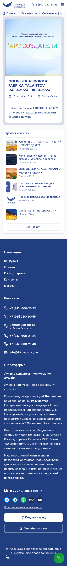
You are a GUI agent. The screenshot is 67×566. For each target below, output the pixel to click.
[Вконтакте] (7, 500)
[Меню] (62, 4)
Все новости (29, 13)
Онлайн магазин (35, 528)
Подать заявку (35, 517)
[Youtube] (40, 500)
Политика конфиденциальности (23, 507)
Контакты (11, 279)
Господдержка (15, 273)
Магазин (10, 285)
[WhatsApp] (23, 500)
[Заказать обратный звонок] (7, 557)
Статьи (9, 267)
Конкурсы (11, 261)
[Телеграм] (15, 500)
